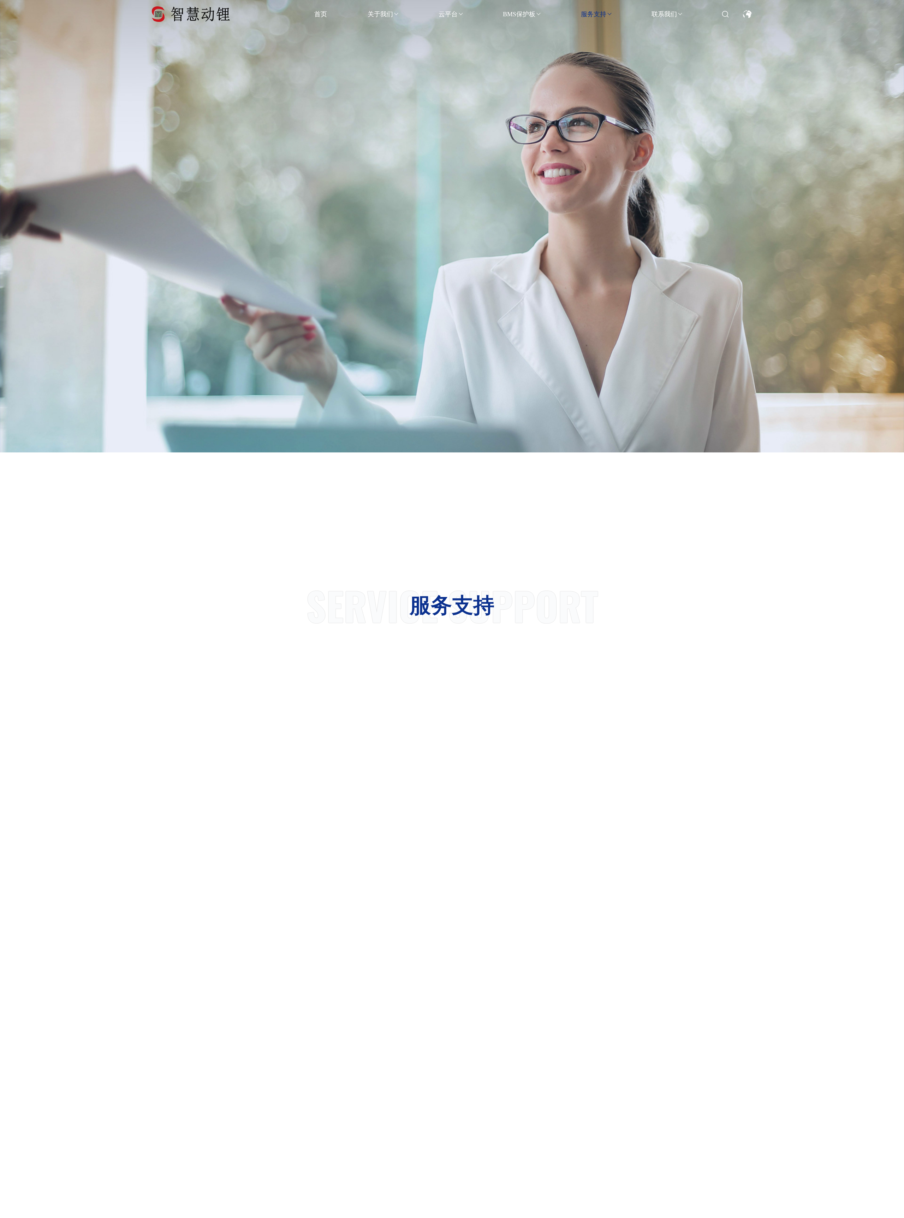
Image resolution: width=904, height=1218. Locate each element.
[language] (747, 14)
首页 (320, 14)
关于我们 (380, 14)
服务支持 (593, 14)
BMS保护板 (519, 14)
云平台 (448, 14)
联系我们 (664, 14)
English (747, 37)
